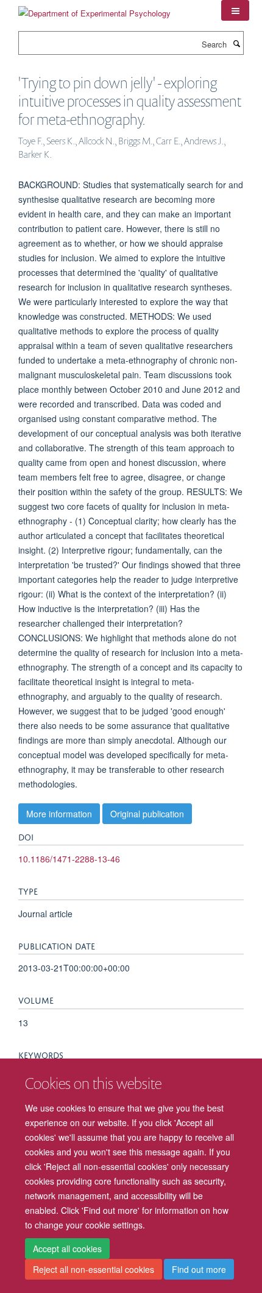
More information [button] (59, 814)
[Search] (236, 43)
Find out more (199, 1269)
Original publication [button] (147, 814)
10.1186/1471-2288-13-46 (69, 859)
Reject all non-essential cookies (93, 1269)
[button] (235, 10)
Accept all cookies (67, 1248)
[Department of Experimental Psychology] (94, 9)
